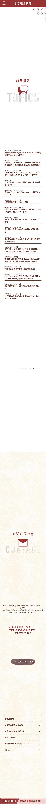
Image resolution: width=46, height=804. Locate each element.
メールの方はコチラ (23, 661)
